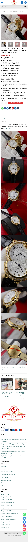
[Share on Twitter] (7, 108)
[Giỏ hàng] (25, 2)
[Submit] (25, 6)
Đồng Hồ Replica (14, 11)
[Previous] (3, 27)
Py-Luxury (8, 128)
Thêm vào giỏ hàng (15, 103)
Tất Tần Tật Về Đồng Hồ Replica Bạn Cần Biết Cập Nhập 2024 (13, 440)
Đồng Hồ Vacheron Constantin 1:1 (9, 513)
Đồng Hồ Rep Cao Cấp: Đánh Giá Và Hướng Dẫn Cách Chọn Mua (13, 447)
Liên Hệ (3, 469)
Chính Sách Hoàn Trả (6, 477)
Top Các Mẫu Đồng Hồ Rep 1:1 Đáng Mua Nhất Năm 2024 (12, 457)
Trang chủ (5, 11)
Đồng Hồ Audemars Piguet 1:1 (8, 502)
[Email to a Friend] (10, 108)
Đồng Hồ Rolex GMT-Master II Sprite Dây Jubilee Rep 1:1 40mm (21, 394)
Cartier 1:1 (22, 11)
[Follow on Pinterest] (16, 430)
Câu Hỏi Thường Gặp (6, 480)
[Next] (24, 27)
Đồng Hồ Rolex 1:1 (5, 494)
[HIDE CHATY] (24, 533)
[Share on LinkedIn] (15, 108)
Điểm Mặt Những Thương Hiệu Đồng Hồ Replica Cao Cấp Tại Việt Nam (13, 452)
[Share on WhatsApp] (2, 108)
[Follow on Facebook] (6, 430)
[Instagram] (24, 525)
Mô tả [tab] (3, 119)
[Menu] (2, 2)
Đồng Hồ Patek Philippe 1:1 (8, 499)
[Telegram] (24, 518)
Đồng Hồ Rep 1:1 (5, 527)
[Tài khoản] (22, 2)
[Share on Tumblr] (18, 108)
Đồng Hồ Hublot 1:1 (6, 497)
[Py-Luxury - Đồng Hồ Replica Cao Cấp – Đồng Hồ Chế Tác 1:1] (14, 2)
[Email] (24, 529)
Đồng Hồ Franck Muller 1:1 (7, 516)
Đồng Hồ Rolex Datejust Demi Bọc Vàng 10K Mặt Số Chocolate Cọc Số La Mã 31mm (7, 394)
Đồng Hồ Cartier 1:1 (6, 511)
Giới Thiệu (3, 466)
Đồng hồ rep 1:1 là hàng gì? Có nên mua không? (13, 444)
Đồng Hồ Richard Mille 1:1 (7, 505)
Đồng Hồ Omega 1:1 (6, 508)
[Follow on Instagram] (8, 430)
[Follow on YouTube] (21, 430)
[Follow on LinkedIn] (18, 430)
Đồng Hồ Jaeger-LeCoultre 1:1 (8, 519)
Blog (2, 485)
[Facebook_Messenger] (24, 522)
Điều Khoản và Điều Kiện (7, 471)
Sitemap (3, 483)
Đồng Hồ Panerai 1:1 (6, 522)
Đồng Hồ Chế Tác (5, 524)
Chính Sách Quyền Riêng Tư (8, 474)
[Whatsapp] (24, 514)
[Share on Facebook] (5, 108)
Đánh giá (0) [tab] (5, 121)
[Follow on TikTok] (11, 430)
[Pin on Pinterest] (13, 108)
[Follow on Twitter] (13, 430)
